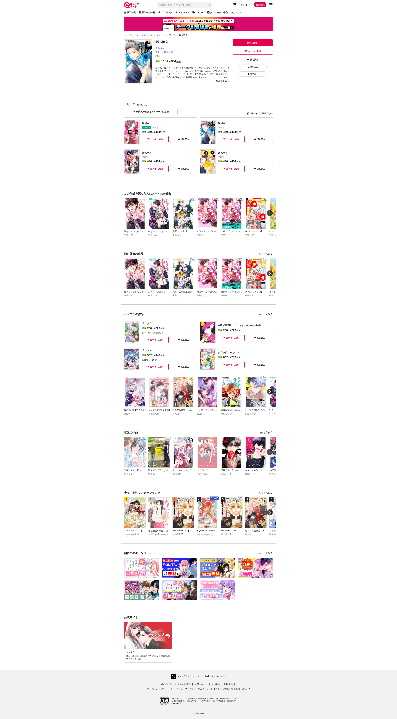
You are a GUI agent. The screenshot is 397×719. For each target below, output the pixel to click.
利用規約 (228, 684)
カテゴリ (235, 12)
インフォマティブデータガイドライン (194, 689)
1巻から (253, 113)
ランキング (166, 12)
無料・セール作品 (219, 12)
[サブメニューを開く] (271, 5)
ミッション (183, 12)
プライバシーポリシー (159, 689)
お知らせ (215, 684)
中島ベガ (159, 48)
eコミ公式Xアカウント (186, 677)
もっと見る (264, 254)
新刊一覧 (131, 12)
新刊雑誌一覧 (148, 12)
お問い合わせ (200, 684)
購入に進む (252, 43)
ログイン (245, 4)
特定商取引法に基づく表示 (235, 689)
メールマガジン (218, 676)
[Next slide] (270, 213)
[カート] (235, 5)
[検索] (209, 5)
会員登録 (260, 4)
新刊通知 (254, 67)
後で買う (254, 74)
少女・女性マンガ (164, 52)
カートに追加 (254, 51)
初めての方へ (167, 684)
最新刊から (267, 113)
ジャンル (199, 12)
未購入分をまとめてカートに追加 (152, 111)
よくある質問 (184, 684)
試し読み (254, 59)
